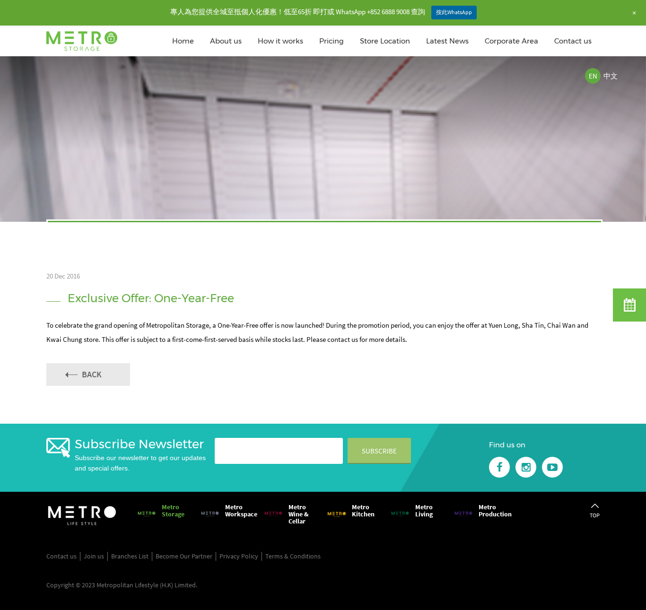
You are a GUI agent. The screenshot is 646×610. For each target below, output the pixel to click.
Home (183, 40)
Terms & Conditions (293, 556)
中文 (610, 75)
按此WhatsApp (454, 12)
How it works (280, 40)
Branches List (129, 556)
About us (226, 40)
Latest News (447, 40)
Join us (94, 556)
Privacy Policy (238, 556)
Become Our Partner (184, 556)
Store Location (385, 40)
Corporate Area (511, 40)
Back (92, 374)
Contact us (573, 40)
